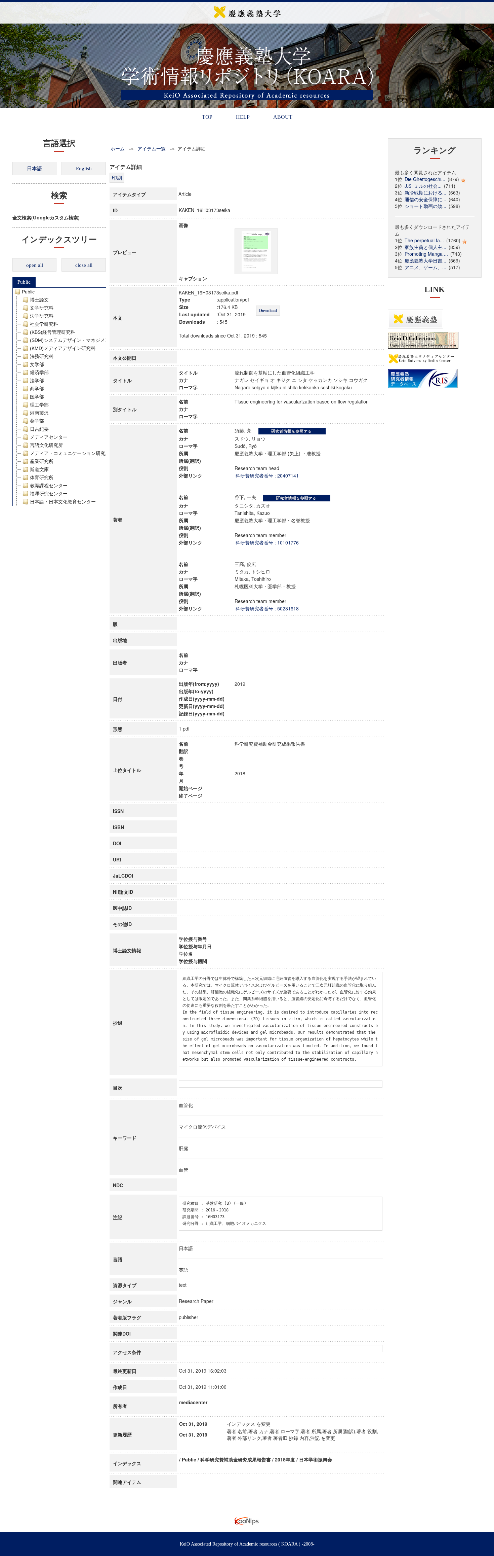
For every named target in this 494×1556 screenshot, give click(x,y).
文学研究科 (41, 308)
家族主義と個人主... (425, 247)
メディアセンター (49, 437)
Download (268, 310)
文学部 (37, 364)
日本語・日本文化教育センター (63, 501)
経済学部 (39, 372)
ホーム (118, 148)
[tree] (59, 396)
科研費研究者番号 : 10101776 (267, 542)
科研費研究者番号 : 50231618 (267, 608)
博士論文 (39, 300)
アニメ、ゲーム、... (425, 267)
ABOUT (282, 117)
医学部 (37, 396)
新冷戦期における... (425, 192)
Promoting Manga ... (426, 253)
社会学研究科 (44, 324)
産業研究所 (41, 461)
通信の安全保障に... (425, 199)
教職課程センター (49, 485)
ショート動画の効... (425, 206)
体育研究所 (41, 477)
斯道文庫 (39, 469)
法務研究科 (41, 356)
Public (24, 282)
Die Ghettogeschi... (425, 179)
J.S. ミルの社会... (423, 185)
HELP (243, 117)
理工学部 (39, 405)
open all (34, 265)
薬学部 (37, 421)
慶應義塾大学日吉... (425, 260)
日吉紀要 (39, 429)
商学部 (37, 388)
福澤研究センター (49, 493)
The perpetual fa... (424, 240)
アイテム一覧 (151, 148)
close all (83, 265)
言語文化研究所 (46, 445)
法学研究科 (41, 316)
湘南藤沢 (39, 413)
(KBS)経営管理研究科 (52, 332)
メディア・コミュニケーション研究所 (70, 453)
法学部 (37, 380)
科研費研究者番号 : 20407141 (267, 475)
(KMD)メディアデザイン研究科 (62, 348)
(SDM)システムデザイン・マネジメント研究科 (79, 340)
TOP (207, 117)
